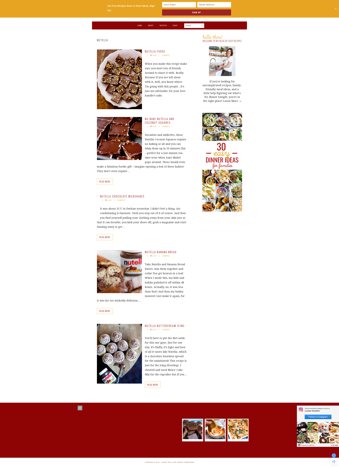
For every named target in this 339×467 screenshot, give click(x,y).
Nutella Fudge (155, 51)
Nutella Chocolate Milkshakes (122, 196)
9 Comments (121, 200)
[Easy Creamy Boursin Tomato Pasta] (238, 438)
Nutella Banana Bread (161, 252)
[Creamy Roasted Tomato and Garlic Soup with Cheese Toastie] (215, 438)
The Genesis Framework (183, 462)
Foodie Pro (166, 462)
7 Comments (166, 256)
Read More (104, 181)
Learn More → (232, 101)
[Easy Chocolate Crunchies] (192, 438)
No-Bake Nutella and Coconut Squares (159, 120)
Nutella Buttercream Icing (165, 326)
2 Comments (166, 55)
